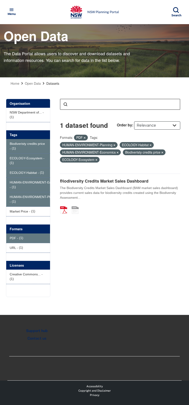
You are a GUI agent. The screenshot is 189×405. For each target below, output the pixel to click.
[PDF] (65, 205)
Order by (124, 125)
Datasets (52, 83)
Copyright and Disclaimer (94, 390)
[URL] (76, 205)
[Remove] (85, 138)
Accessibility (94, 386)
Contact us (36, 338)
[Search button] (65, 104)
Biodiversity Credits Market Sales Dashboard (104, 181)
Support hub (37, 331)
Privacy (94, 395)
